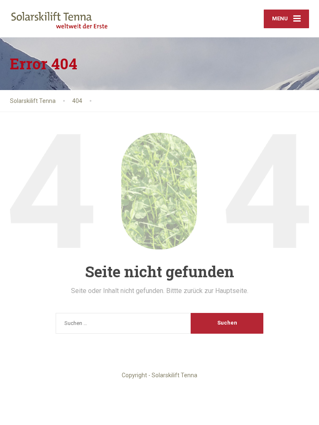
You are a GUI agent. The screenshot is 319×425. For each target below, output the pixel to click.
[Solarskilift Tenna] (60, 15)
